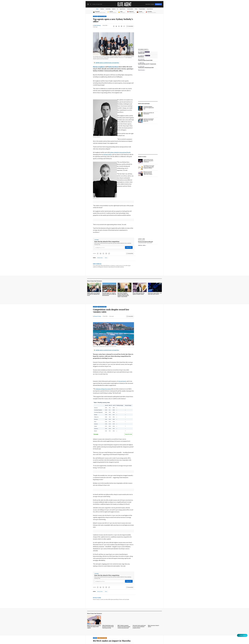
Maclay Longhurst (99, 67)
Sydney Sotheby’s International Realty (120, 152)
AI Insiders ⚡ (158, 4)
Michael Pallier (107, 154)
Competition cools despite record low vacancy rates (111, 310)
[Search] (91, 4)
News (97, 8)
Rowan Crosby (97, 316)
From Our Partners (144, 103)
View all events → (141, 70)
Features (102, 8)
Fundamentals (130, 8)
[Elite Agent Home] (124, 4)
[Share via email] (121, 26)
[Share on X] (119, 26)
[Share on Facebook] (114, 26)
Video (136, 8)
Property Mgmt (142, 8)
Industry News (102, 16)
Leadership (108, 8)
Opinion (113, 8)
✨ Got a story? (242, 635)
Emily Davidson (113, 67)
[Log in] (88, 4)
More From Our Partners (94, 281)
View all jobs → (142, 245)
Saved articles (150, 8)
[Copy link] (124, 26)
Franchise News (102, 637)
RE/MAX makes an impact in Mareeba (111, 640)
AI (117, 8)
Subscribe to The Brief (149, 4)
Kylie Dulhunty (97, 25)
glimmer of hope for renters (103, 389)
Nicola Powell (122, 381)
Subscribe (128, 247)
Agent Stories (122, 8)
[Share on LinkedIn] (116, 26)
